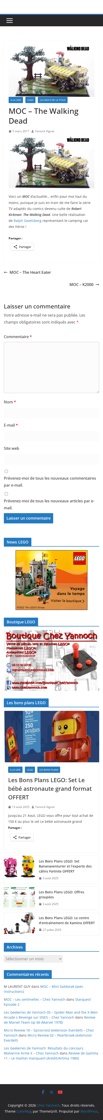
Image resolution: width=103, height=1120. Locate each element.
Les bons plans (48, 769)
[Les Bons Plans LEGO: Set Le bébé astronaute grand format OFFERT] (51, 736)
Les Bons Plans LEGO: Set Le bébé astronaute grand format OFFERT (50, 788)
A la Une (16, 100)
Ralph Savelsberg (27, 220)
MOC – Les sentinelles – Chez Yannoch (34, 999)
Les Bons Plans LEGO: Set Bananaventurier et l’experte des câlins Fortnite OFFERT (65, 866)
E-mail (11, 425)
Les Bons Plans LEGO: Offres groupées (61, 894)
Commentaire (18, 336)
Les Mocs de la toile (53, 100)
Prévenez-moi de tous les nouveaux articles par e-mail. (49, 504)
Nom (10, 402)
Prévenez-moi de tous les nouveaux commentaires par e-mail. (50, 482)
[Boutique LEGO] (51, 660)
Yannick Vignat (44, 131)
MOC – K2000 (81, 284)
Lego (30, 100)
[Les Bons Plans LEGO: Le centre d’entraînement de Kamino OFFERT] (19, 923)
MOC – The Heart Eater (30, 272)
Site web (11, 448)
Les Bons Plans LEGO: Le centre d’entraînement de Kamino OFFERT (67, 920)
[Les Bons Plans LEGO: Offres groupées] (19, 898)
